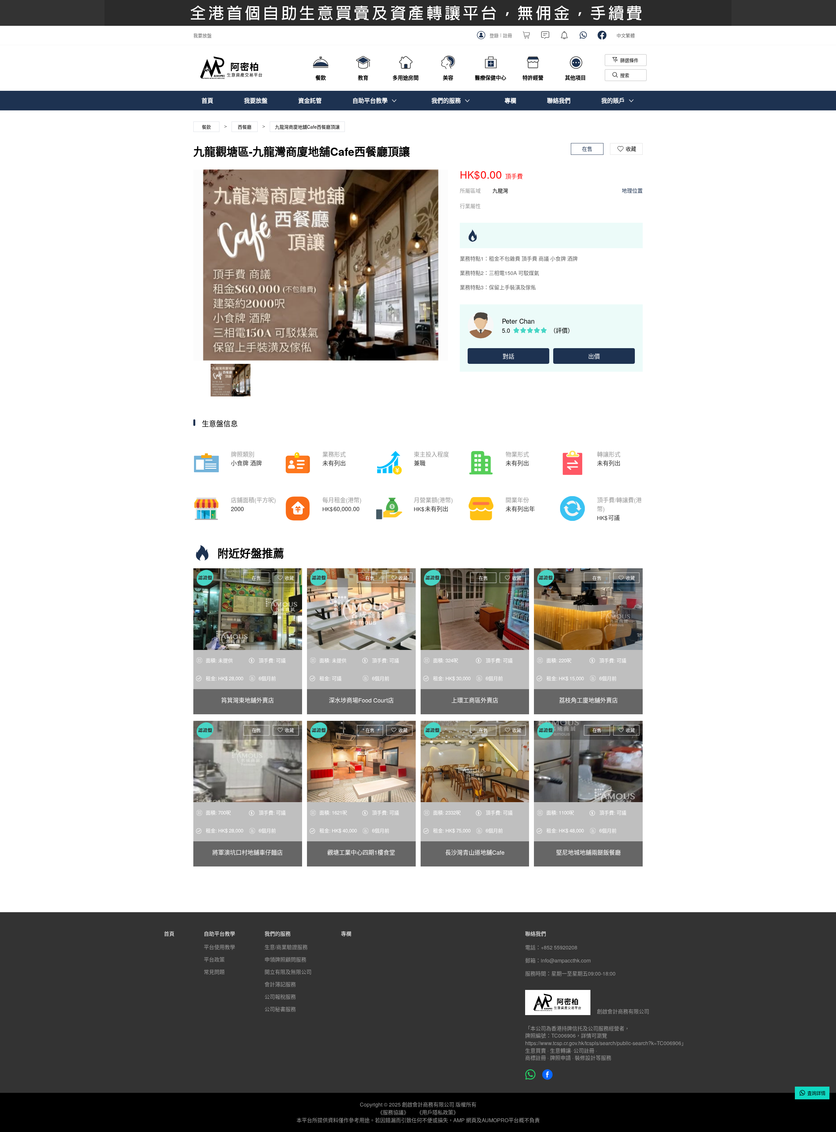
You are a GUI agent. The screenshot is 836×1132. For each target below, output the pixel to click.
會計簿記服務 (280, 984)
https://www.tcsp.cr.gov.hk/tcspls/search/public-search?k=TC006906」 (605, 1043)
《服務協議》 (393, 1112)
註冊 (507, 35)
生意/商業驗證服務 (286, 947)
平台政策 (214, 959)
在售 (256, 577)
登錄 (494, 35)
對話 (508, 356)
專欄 (510, 100)
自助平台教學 (370, 100)
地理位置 (632, 190)
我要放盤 (202, 35)
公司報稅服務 (280, 996)
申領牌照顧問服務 (285, 959)
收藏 (289, 577)
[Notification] (564, 36)
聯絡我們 (559, 100)
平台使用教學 (219, 947)
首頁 (207, 100)
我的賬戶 (613, 100)
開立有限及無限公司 (288, 972)
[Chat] (545, 36)
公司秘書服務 (280, 1009)
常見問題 (214, 972)
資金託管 (310, 100)
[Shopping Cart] (526, 36)
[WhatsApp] (583, 36)
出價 (594, 356)
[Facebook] (602, 36)
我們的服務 (446, 100)
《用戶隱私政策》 (437, 1112)
